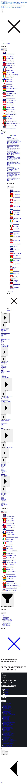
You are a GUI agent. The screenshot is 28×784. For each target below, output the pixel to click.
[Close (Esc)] (1, 749)
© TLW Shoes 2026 (7, 745)
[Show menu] (2, 10)
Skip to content (4, 1)
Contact (3, 677)
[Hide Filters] (14, 657)
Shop (3, 673)
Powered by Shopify (7, 746)
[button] (14, 142)
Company (4, 675)
